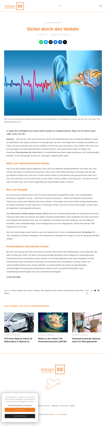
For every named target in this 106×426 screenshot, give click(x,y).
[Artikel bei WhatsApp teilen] (41, 42)
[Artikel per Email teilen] (51, 42)
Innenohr (60, 290)
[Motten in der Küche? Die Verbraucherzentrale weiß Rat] (53, 322)
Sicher (81, 290)
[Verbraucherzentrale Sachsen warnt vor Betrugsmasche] (87, 322)
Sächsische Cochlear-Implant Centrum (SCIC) (29, 214)
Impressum (55, 406)
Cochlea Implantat (17, 290)
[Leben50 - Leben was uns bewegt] (14, 5)
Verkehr (6, 293)
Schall (76, 290)
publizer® (56, 414)
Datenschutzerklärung (15, 405)
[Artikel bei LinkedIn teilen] (60, 42)
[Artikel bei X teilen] (65, 42)
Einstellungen (20, 416)
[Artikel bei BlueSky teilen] (46, 42)
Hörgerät (48, 290)
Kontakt (72, 406)
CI (9, 290)
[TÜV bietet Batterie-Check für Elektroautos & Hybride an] (19, 322)
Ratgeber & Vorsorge (53, 22)
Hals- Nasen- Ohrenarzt (32, 290)
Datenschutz (64, 406)
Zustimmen (20, 410)
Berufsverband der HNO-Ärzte (28, 152)
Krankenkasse (68, 290)
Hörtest (54, 290)
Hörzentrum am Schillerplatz (80, 232)
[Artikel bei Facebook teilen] (55, 42)
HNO (42, 290)
